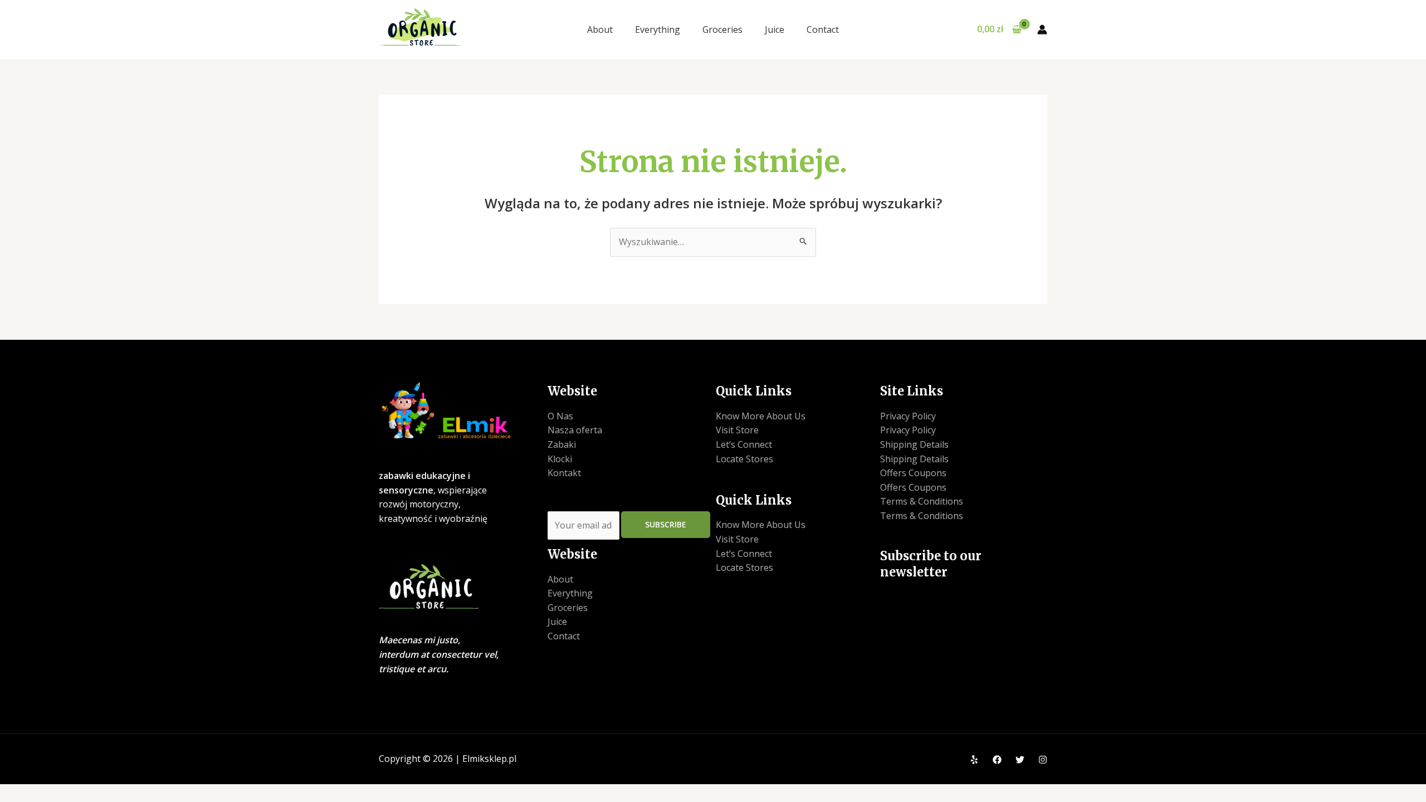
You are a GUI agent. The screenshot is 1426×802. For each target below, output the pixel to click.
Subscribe (665, 524)
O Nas (560, 416)
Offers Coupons (913, 473)
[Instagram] (1042, 759)
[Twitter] (1019, 759)
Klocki (560, 459)
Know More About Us (760, 416)
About (600, 29)
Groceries (722, 29)
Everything (657, 29)
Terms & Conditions (921, 501)
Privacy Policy (908, 416)
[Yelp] (974, 759)
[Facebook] (997, 759)
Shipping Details (914, 444)
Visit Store (737, 430)
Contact (823, 29)
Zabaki (562, 444)
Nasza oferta (575, 430)
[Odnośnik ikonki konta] (1042, 30)
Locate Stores (744, 459)
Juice (774, 29)
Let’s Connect (744, 444)
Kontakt (564, 473)
